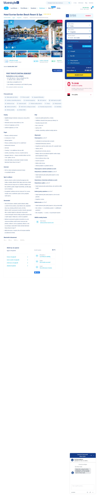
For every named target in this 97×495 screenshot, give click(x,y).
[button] (14, 8)
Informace (80, 3)
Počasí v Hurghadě (11, 257)
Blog (86, 3)
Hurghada (19, 17)
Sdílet (38, 272)
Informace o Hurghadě (12, 262)
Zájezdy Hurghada (11, 265)
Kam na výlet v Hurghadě (13, 260)
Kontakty (91, 3)
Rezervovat (79, 75)
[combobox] (59, 3)
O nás (75, 3)
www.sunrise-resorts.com (47, 222)
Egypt (14, 17)
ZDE (22, 87)
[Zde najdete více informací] (83, 473)
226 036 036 (86, 7)
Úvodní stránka (7, 17)
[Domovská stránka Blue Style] (11, 2)
